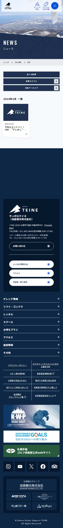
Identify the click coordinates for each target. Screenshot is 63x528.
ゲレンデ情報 (10, 299)
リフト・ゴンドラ (13, 306)
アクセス (8, 337)
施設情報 (8, 345)
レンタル (8, 314)
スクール (8, 322)
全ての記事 (31, 74)
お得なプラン (10, 329)
